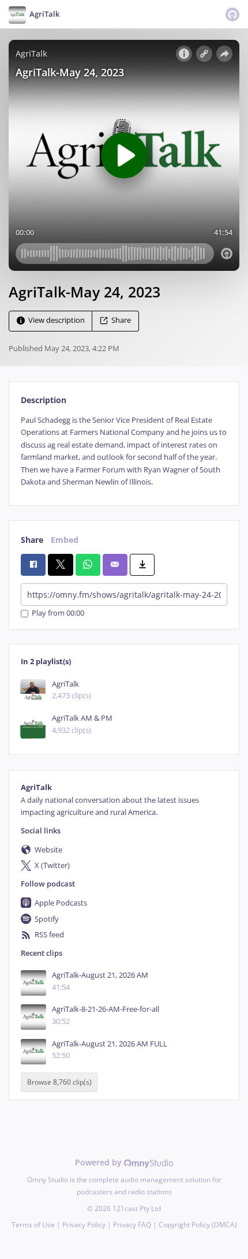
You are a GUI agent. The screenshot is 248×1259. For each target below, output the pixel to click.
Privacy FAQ (132, 1225)
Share (121, 320)
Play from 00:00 (58, 613)
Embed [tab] (64, 539)
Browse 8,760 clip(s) (59, 1082)
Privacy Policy (84, 1225)
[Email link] (115, 565)
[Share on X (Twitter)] (60, 565)
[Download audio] (142, 565)
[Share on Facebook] (33, 565)
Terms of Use (33, 1225)
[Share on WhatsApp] (88, 565)
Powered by (99, 1162)
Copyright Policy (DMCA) (198, 1225)
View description (56, 320)
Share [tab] (32, 539)
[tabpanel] (124, 451)
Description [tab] (43, 399)
